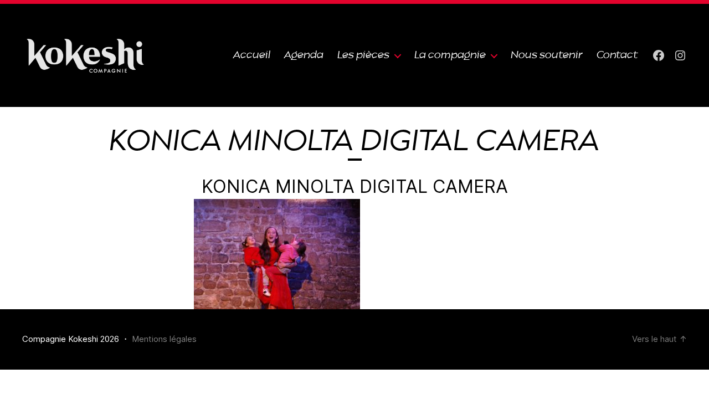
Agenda (303, 55)
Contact (617, 55)
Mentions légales (164, 339)
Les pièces (363, 55)
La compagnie (450, 55)
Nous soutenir (547, 55)
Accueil (251, 55)
